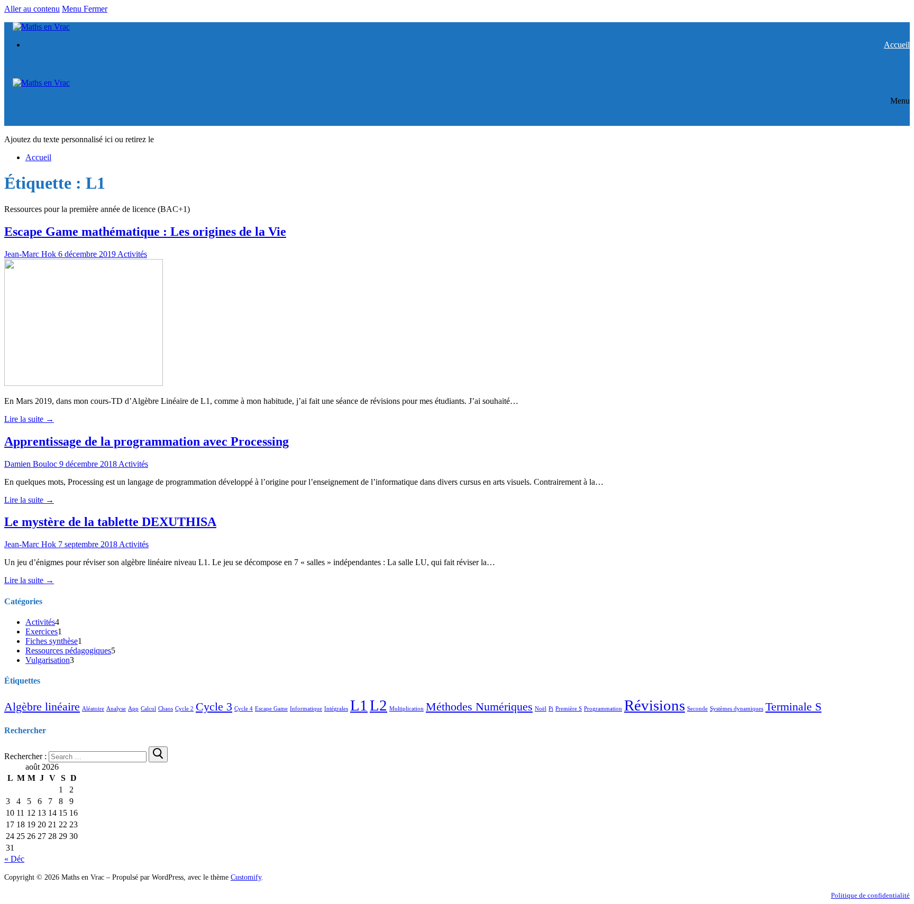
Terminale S (793, 706)
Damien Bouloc (30, 463)
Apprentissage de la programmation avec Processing (146, 441)
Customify (246, 877)
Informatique (306, 709)
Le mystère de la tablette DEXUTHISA (110, 522)
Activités (131, 254)
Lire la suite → (29, 418)
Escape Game (271, 709)
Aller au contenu (32, 8)
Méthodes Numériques (479, 706)
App (133, 709)
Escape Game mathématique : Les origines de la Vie (145, 231)
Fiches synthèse (51, 641)
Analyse (116, 709)
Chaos (165, 709)
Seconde (697, 709)
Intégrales (336, 709)
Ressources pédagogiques (68, 650)
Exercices (41, 631)
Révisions (654, 705)
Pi (551, 709)
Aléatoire (93, 709)
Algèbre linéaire (42, 706)
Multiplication (406, 709)
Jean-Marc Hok (30, 254)
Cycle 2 (184, 709)
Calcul (148, 709)
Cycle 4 (243, 709)
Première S (568, 709)
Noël (540, 709)
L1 (359, 705)
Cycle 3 (214, 706)
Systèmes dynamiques (736, 709)
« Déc (14, 858)
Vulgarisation (47, 660)
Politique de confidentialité (870, 895)
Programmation (603, 709)
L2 (378, 705)
